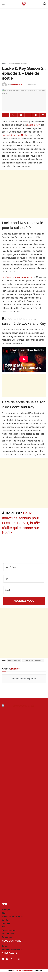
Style (4, 913)
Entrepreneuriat (9, 930)
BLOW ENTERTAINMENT (23, 970)
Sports (5, 920)
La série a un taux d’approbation (17, 277)
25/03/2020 (32, 85)
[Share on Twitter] (13, 115)
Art (3, 927)
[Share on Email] (35, 115)
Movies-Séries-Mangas (18, 64)
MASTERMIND (17, 85)
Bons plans (7, 937)
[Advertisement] (24, 34)
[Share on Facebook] (5, 115)
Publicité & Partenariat (12, 949)
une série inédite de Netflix (14, 135)
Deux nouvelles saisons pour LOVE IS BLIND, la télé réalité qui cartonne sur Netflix (21, 523)
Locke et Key (33, 124)
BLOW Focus (8, 934)
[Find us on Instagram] (7, 958)
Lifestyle (6, 923)
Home (4, 64)
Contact (5, 946)
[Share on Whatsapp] (21, 115)
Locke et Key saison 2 (33, 660)
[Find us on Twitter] (12, 958)
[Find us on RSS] (19, 958)
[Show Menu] (3, 4)
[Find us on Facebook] (3, 958)
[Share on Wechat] (28, 115)
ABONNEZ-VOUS (23, 600)
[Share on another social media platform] (42, 115)
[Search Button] (44, 4)
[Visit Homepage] (24, 4)
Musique (6, 910)
